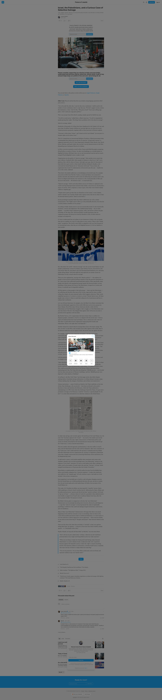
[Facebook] (76, 361)
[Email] (81, 361)
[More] (92, 361)
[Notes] (86, 361)
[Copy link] (70, 361)
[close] (93, 336)
